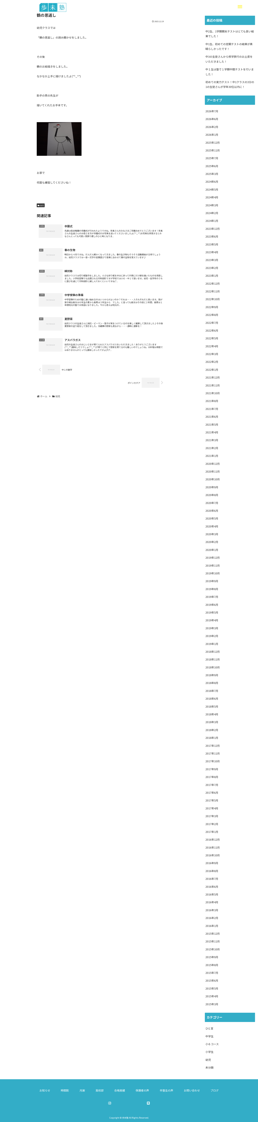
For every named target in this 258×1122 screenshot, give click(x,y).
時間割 (65, 1090)
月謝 (82, 1090)
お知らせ (44, 1090)
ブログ (215, 1090)
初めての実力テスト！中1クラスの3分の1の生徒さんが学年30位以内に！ (229, 84)
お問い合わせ (192, 1090)
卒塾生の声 (166, 1090)
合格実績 (119, 1090)
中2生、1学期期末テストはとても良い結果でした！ (229, 33)
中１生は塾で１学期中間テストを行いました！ (229, 71)
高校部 (100, 1090)
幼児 (42, 205)
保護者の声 (142, 1090)
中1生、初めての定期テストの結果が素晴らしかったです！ (229, 46)
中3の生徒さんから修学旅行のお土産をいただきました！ (229, 59)
